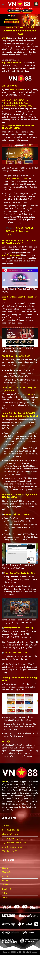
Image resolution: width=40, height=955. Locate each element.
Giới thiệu (6, 826)
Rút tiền (5, 880)
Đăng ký (5, 868)
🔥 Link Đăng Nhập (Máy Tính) (15, 100)
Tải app (5, 885)
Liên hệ (5, 897)
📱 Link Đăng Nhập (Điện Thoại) (15, 103)
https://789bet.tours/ (11, 255)
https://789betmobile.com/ (16, 178)
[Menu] (3, 3)
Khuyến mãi (7, 889)
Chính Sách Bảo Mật (10, 830)
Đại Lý (4, 893)
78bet (27, 231)
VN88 (4, 38)
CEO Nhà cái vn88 (9, 851)
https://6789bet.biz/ (11, 62)
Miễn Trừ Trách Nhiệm (11, 834)
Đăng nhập (6, 872)
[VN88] (19, 4)
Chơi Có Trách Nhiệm (11, 838)
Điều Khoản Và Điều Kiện (12, 847)
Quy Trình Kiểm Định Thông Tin (15, 843)
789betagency (16, 89)
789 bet (19, 228)
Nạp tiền (5, 876)
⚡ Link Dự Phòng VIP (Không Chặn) (17, 106)
